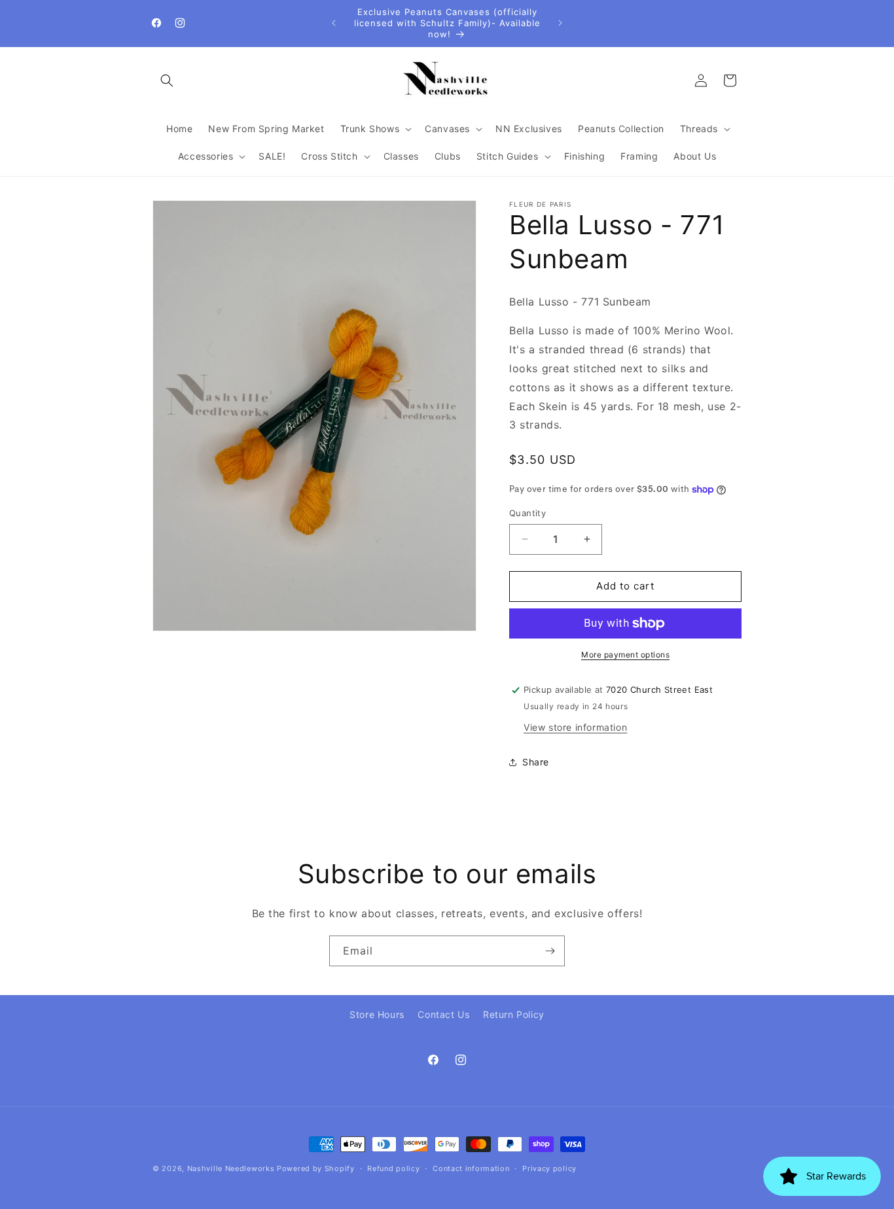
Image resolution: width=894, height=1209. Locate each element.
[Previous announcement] (333, 22)
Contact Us (443, 1014)
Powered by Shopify (316, 1168)
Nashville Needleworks (231, 1168)
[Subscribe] (549, 951)
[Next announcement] (560, 22)
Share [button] (535, 761)
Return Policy (514, 1014)
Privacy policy (549, 1168)
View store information (575, 727)
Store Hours (376, 1014)
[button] (166, 80)
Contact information (471, 1168)
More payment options (625, 654)
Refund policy (393, 1168)
